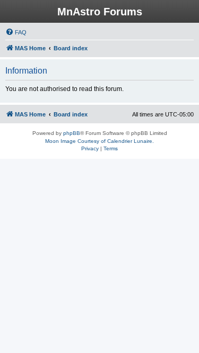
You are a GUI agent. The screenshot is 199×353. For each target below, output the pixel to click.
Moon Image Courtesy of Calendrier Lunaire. (99, 141)
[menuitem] (16, 32)
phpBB (71, 133)
